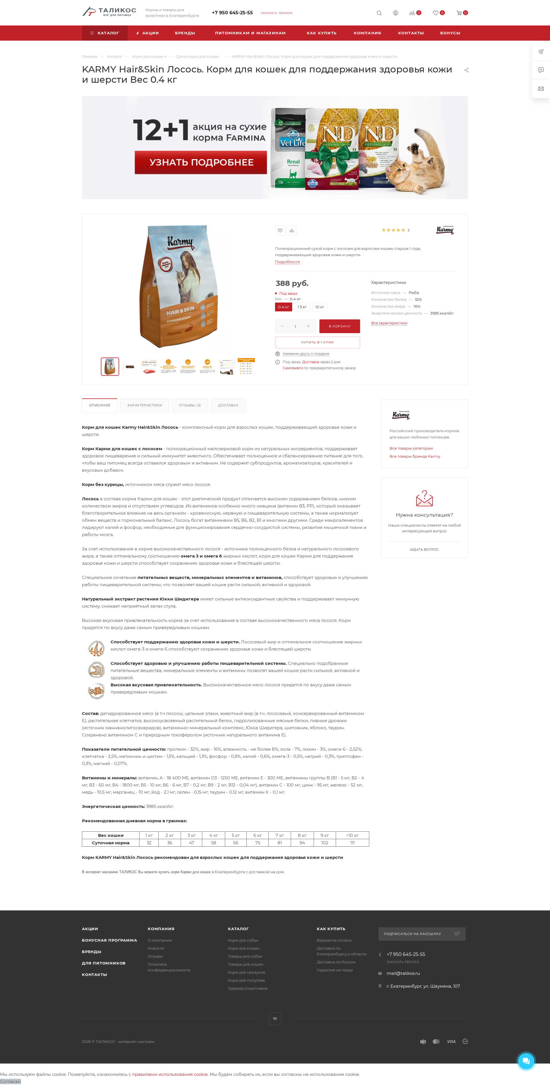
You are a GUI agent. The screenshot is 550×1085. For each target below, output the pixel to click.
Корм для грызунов (246, 972)
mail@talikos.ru (403, 973)
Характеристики (144, 405)
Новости (156, 948)
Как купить (331, 928)
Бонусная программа (109, 940)
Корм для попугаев (246, 980)
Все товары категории (411, 448)
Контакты (94, 974)
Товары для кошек (246, 964)
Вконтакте (275, 1018)
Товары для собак (245, 956)
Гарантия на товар (335, 970)
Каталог (238, 928)
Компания (161, 928)
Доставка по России (336, 962)
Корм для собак (243, 940)
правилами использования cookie (170, 1074)
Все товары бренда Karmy (415, 456)
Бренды (91, 951)
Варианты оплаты (334, 940)
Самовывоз (293, 368)
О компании (160, 940)
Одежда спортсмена (248, 988)
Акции (90, 928)
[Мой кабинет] (395, 13)
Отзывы (155, 956)
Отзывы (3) (190, 405)
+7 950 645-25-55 (232, 12)
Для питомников (104, 963)
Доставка (310, 362)
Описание (99, 405)
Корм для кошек (244, 948)
